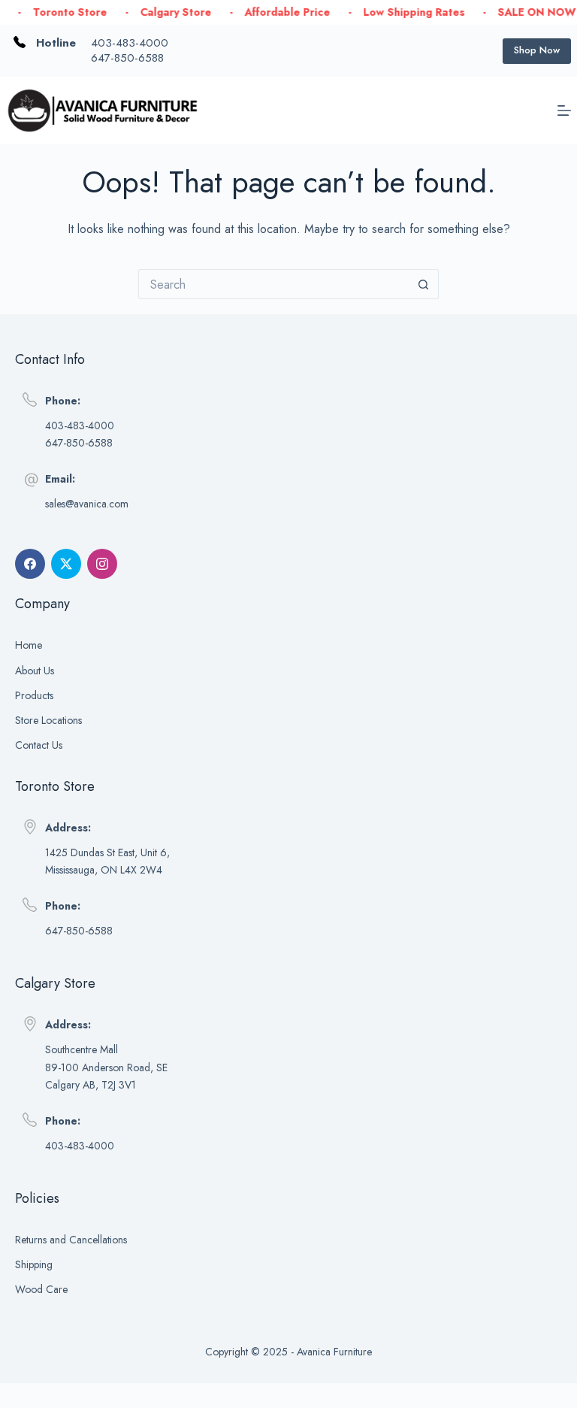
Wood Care (41, 1289)
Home (28, 645)
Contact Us (38, 744)
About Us (34, 670)
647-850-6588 (127, 58)
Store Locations (48, 720)
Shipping (34, 1264)
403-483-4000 (129, 43)
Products (34, 695)
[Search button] (424, 284)
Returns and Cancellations (71, 1239)
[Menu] (564, 110)
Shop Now (537, 50)
